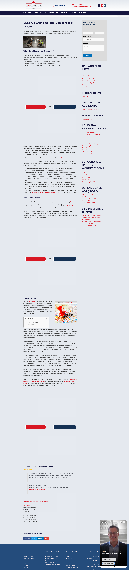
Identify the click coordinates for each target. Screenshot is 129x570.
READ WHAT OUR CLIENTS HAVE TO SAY (37, 325)
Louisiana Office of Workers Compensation (35, 501)
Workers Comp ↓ (54, 12)
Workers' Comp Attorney (33, 322)
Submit (87, 55)
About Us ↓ (74, 12)
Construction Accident (93, 554)
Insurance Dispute (71, 565)
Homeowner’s (69, 558)
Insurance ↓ (43, 12)
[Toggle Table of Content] (45, 319)
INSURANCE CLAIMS (72, 551)
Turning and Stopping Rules (30, 560)
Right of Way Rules (28, 558)
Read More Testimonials (37, 489)
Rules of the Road (28, 556)
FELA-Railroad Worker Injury (52, 564)
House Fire (69, 560)
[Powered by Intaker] (116, 566)
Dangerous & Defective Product (95, 556)
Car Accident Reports (29, 554)
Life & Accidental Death (72, 567)
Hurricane (68, 563)
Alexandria (32, 301)
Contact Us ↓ (83, 12)
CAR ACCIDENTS (28, 551)
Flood (67, 556)
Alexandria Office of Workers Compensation (35, 497)
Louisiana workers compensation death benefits (45, 192)
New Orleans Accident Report (95, 566)
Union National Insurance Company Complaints (94, 563)
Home (24, 12)
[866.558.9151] (53, 5)
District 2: (26, 505)
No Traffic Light (27, 567)
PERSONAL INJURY (93, 551)
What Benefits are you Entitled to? (33, 321)
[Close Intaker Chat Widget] (124, 522)
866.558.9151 (60, 5)
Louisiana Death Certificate (94, 560)
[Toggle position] (121, 522)
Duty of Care (26, 563)
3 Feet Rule (90, 558)
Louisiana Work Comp (51, 558)
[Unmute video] (102, 522)
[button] (27, 538)
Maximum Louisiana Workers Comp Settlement (52, 561)
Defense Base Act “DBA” (51, 554)
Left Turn (25, 565)
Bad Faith (68, 554)
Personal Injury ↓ (33, 12)
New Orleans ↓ (65, 12)
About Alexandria (31, 324)
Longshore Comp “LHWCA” (52, 556)
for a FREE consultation (65, 157)
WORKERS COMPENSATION (53, 551)
